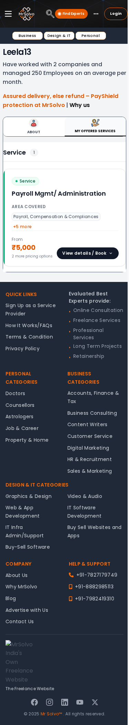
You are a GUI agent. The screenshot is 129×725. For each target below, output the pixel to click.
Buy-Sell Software (28, 546)
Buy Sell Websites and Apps (94, 531)
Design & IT (59, 35)
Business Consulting (92, 413)
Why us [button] (79, 105)
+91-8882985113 (94, 586)
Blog (11, 598)
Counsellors (20, 405)
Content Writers (87, 424)
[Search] (50, 14)
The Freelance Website (30, 689)
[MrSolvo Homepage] (26, 14)
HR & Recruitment (89, 459)
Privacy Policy (23, 348)
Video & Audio (85, 496)
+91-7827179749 (97, 574)
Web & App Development (23, 511)
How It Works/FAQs (29, 325)
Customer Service (90, 436)
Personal (91, 35)
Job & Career (22, 428)
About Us (17, 575)
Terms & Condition (29, 336)
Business (27, 35)
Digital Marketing (88, 447)
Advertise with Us (27, 610)
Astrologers (20, 416)
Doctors (15, 393)
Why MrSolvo (21, 586)
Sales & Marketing (89, 471)
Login (116, 13)
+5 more (22, 226)
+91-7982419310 (94, 598)
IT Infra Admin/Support (25, 531)
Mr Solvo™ (51, 714)
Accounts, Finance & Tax (93, 397)
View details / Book (84, 253)
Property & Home (27, 440)
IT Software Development (84, 511)
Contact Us (20, 621)
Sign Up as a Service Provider (31, 309)
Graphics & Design (29, 496)
